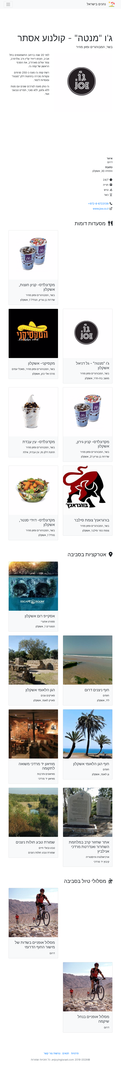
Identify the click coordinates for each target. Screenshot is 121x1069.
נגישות (56, 1053)
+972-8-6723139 (98, 203)
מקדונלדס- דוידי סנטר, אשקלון (37, 522)
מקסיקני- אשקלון (41, 363)
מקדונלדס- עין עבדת (39, 441)
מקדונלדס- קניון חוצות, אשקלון (37, 287)
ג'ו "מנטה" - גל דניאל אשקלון (92, 365)
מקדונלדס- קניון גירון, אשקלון (92, 444)
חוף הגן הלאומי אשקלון (91, 764)
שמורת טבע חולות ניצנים (35, 842)
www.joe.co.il (101, 208)
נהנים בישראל (96, 4)
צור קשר (48, 1053)
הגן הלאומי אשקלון (40, 690)
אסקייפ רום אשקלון (40, 616)
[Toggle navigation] (8, 4)
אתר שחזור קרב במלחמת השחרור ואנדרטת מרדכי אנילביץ (89, 847)
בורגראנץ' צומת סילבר (91, 520)
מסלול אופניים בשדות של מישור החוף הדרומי (35, 944)
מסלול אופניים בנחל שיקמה (93, 1018)
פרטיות (75, 1053)
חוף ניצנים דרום (97, 690)
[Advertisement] (60, 22)
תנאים (65, 1053)
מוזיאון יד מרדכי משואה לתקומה (37, 766)
